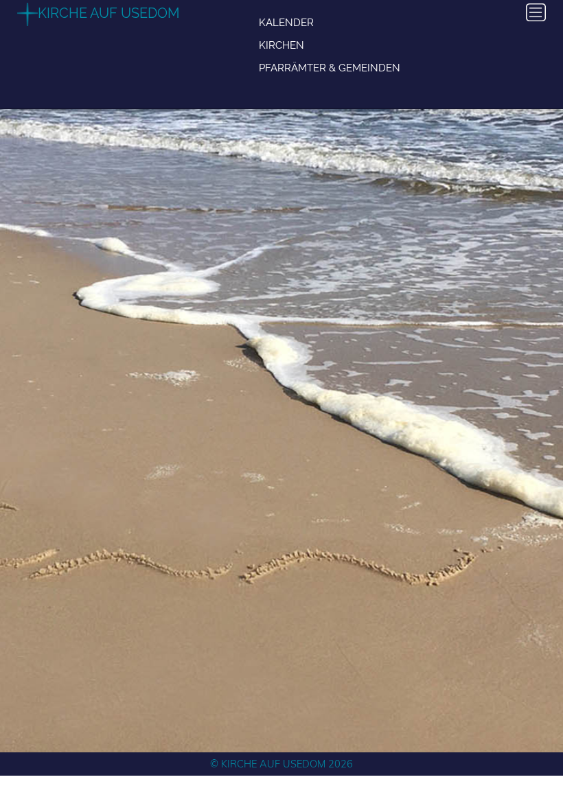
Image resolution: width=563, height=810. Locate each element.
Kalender (286, 22)
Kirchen (281, 45)
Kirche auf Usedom (109, 13)
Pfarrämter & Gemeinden (329, 67)
